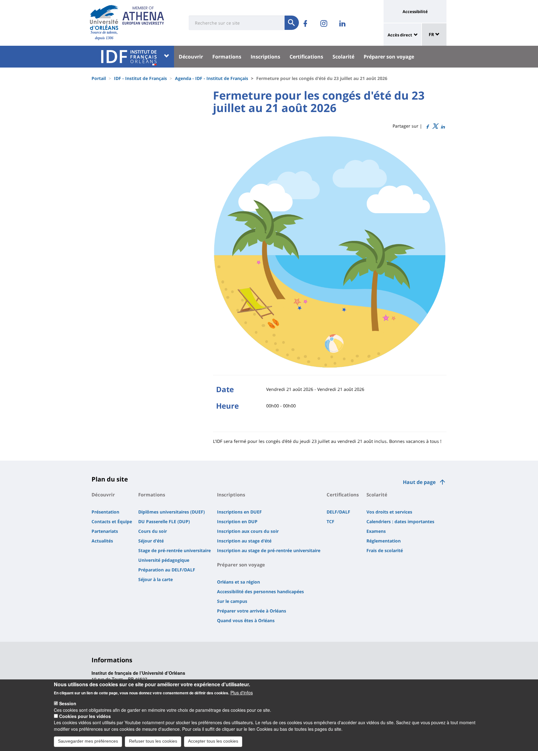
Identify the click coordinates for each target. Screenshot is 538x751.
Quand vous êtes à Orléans (246, 620)
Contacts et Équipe (112, 521)
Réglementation (383, 541)
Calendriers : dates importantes (400, 521)
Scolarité (343, 56)
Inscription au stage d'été (244, 541)
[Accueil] (104, 17)
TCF (330, 521)
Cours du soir (152, 531)
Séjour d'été (151, 541)
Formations (226, 56)
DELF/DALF (338, 512)
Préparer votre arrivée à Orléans (251, 611)
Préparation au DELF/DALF (166, 570)
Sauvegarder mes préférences (88, 741)
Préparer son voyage (389, 56)
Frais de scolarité (384, 550)
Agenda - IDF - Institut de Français (211, 78)
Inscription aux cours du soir (248, 531)
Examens (376, 531)
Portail (99, 78)
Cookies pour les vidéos (85, 716)
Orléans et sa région (238, 582)
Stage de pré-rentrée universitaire (174, 550)
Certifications (306, 56)
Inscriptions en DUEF (239, 512)
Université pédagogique (163, 560)
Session (67, 703)
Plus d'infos (241, 692)
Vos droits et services (389, 512)
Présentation (105, 512)
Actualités (102, 541)
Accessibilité (415, 11)
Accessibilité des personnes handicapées (260, 591)
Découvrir (191, 56)
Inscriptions (265, 56)
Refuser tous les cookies (153, 741)
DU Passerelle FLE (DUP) (164, 521)
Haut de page (419, 482)
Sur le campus (232, 601)
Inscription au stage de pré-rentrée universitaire (268, 550)
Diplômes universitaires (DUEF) (171, 512)
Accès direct (400, 35)
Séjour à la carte (155, 579)
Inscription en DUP (237, 521)
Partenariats (105, 531)
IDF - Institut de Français (140, 78)
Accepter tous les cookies (213, 741)
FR (432, 34)
